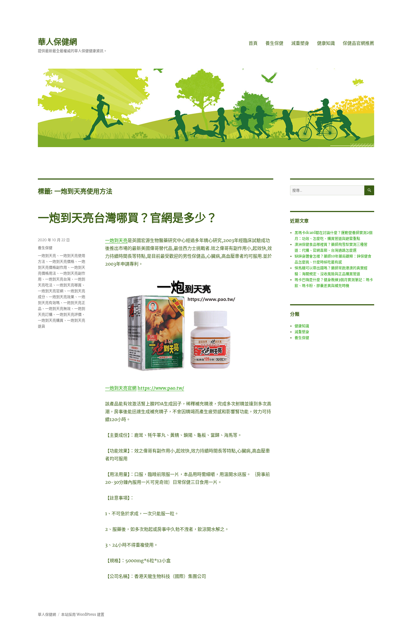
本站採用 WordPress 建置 (82, 614)
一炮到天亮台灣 (58, 279)
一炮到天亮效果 (61, 296)
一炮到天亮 (116, 240)
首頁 (253, 43)
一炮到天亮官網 (120, 388)
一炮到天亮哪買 (69, 285)
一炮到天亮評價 (69, 314)
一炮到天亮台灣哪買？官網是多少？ (127, 218)
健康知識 (326, 43)
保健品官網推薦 (358, 43)
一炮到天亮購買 (50, 320)
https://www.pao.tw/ (161, 388)
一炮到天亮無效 (58, 308)
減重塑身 (300, 43)
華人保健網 (57, 42)
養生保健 (274, 43)
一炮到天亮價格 (61, 261)
